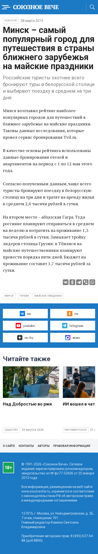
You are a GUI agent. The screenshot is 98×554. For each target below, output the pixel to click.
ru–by (28, 337)
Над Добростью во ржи (27, 403)
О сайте (9, 446)
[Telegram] (79, 282)
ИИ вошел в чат (79, 403)
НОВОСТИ (11, 20)
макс (76, 337)
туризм (24, 296)
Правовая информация (71, 446)
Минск (9, 296)
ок (76, 313)
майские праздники (48, 296)
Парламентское (75, 430)
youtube (29, 325)
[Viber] (85, 282)
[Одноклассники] (72, 282)
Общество (11, 430)
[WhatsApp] (92, 282)
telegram (76, 325)
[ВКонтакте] (66, 282)
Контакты (26, 446)
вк (29, 313)
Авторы (43, 446)
